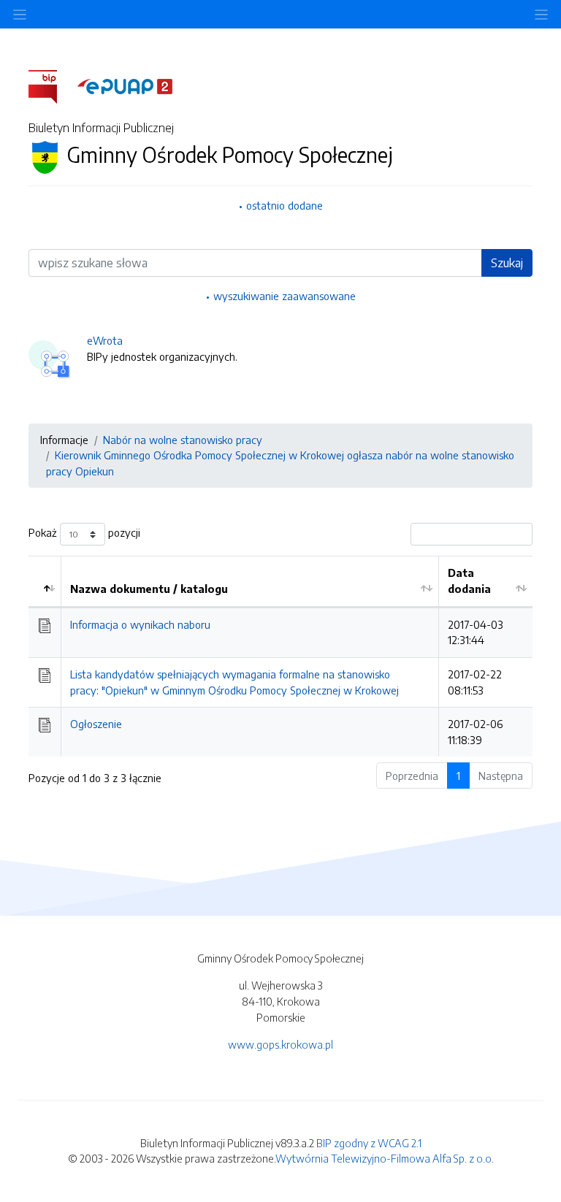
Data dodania (469, 580)
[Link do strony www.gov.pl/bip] (51, 85)
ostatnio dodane (284, 205)
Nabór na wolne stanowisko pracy (182, 439)
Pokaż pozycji (84, 533)
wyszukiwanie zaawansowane (284, 295)
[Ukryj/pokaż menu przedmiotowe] (20, 14)
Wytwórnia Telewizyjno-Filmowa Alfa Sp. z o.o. (384, 1158)
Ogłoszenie (96, 723)
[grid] (280, 656)
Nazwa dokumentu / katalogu (149, 588)
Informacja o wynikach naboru (140, 624)
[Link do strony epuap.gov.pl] (124, 85)
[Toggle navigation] (541, 14)
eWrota (105, 340)
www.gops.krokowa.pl (280, 1044)
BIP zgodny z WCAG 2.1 (368, 1142)
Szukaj (507, 263)
